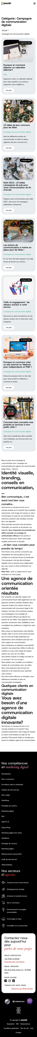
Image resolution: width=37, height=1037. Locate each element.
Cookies (18, 1032)
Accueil (4, 30)
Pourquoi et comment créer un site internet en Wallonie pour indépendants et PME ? (17, 364)
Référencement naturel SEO (11, 854)
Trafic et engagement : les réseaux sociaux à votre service (16, 304)
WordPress (5, 800)
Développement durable (15, 889)
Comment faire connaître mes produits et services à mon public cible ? (18, 424)
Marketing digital (7, 811)
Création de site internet (10, 790)
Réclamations (25, 1024)
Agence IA (5, 822)
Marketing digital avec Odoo (11, 833)
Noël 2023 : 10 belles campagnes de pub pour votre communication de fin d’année (17, 186)
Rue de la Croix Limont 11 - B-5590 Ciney (17, 971)
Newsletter (11, 1024)
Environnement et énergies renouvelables (16, 910)
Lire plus (9, 90)
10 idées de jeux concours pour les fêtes (16, 126)
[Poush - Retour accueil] (6, 3)
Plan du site (24, 1028)
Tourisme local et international (17, 883)
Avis (31, 1028)
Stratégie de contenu (9, 806)
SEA (2, 816)
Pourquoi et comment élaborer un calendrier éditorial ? (14, 67)
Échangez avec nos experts (14, 962)
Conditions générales (11, 1028)
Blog (5, 74)
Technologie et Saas (14, 919)
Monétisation (6, 774)
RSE (17, 1024)
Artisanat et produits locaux (17, 896)
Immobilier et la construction (17, 926)
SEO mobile (5, 795)
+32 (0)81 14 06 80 (11, 959)
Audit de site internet (9, 859)
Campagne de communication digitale (17, 132)
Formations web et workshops (12, 784)
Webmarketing (6, 865)
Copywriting (5, 827)
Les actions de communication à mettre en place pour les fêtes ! (17, 247)
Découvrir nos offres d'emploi (22, 989)
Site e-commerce (7, 779)
